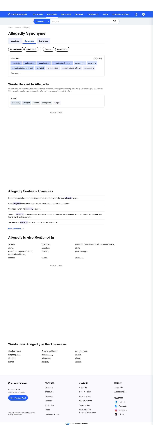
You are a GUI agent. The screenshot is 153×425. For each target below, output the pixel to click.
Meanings (15, 41)
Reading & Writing (52, 414)
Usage (47, 409)
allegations (46, 358)
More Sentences (14, 228)
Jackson (11, 244)
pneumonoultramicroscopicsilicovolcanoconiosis (94, 244)
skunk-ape (79, 257)
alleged (27, 102)
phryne (11, 248)
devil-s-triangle (81, 251)
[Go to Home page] (17, 14)
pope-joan (46, 248)
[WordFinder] (143, 14)
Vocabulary (49, 405)
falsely (36, 102)
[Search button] (116, 21)
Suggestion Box (120, 391)
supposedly (89, 68)
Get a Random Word (18, 398)
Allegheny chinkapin (50, 351)
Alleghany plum (14, 351)
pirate (77, 248)
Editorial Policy (85, 396)
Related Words (62, 49)
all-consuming (47, 354)
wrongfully (46, 102)
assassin (11, 257)
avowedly (92, 63)
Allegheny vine (14, 354)
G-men (44, 257)
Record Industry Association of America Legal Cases (20, 252)
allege (56, 102)
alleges (78, 361)
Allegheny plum (81, 351)
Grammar (48, 400)
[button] (136, 14)
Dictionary (49, 387)
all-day (78, 354)
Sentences (43, 41)
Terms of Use (84, 405)
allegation (12, 358)
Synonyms (29, 41)
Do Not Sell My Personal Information (87, 411)
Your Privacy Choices (79, 423)
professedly (79, 63)
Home (10, 27)
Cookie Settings (85, 400)
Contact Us (118, 387)
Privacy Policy (85, 391)
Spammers (46, 244)
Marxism (45, 251)
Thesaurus (40, 21)
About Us (83, 387)
